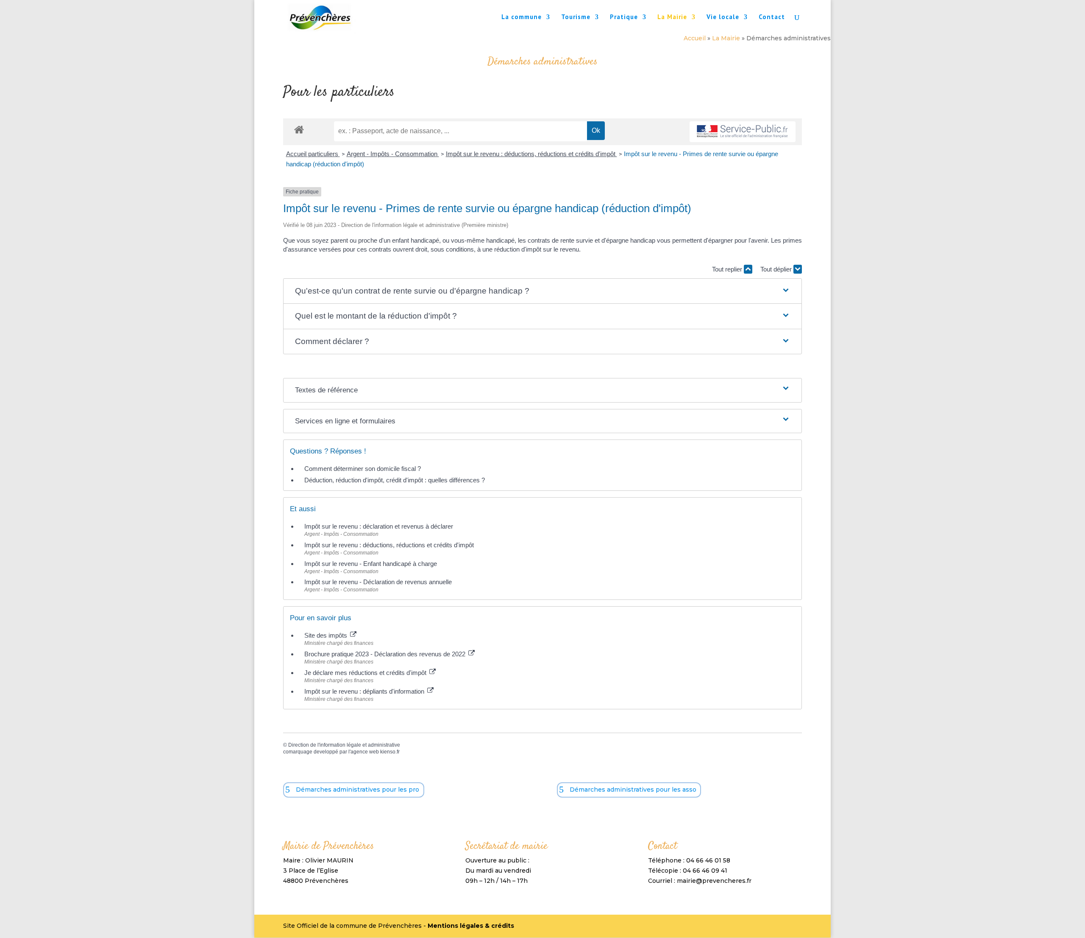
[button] (542, 291)
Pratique (624, 17)
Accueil (695, 38)
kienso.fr (390, 752)
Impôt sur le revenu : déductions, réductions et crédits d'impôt (531, 153)
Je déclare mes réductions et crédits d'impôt (366, 672)
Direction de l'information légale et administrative (344, 745)
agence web (365, 752)
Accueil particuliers (313, 153)
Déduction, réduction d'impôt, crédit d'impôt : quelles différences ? (394, 480)
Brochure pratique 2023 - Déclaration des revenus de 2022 (385, 654)
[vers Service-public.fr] (743, 131)
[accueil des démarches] (299, 129)
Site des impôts (326, 635)
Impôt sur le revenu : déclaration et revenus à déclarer (378, 526)
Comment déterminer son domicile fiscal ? (362, 468)
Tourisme (575, 17)
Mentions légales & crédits (471, 926)
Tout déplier (776, 269)
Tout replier (728, 269)
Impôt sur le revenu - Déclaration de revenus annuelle (378, 581)
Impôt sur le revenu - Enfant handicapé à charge (370, 563)
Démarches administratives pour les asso (633, 789)
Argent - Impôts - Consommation (393, 153)
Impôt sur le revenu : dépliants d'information (365, 691)
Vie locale (723, 17)
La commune (521, 17)
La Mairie (672, 17)
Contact (772, 17)
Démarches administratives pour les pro (357, 789)
